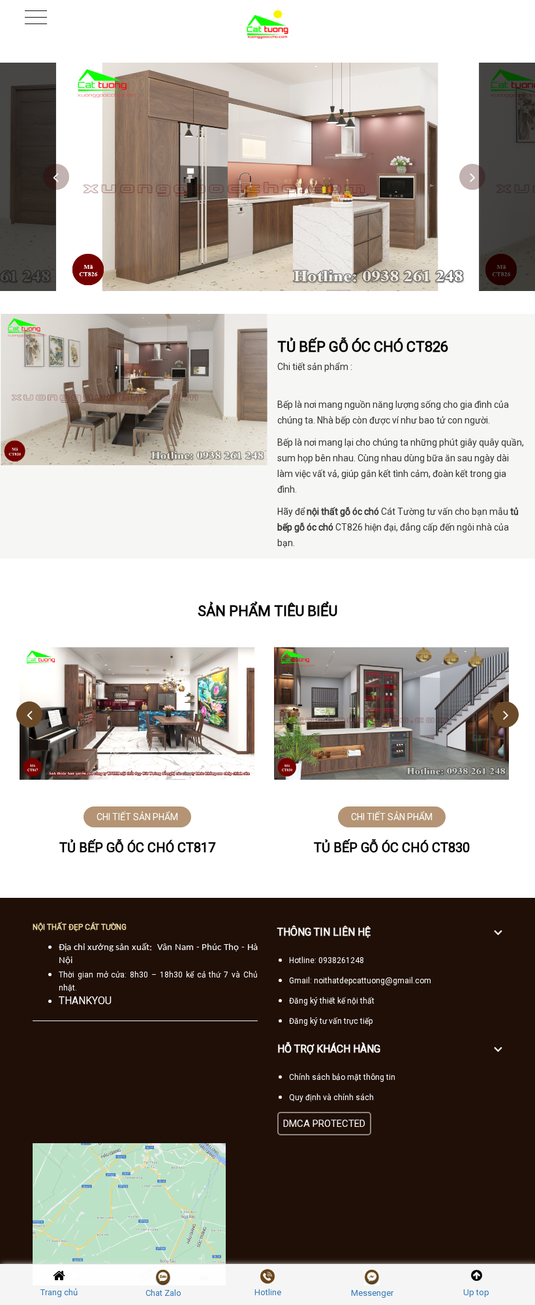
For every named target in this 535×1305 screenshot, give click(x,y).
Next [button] (472, 177)
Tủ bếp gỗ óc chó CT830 (392, 847)
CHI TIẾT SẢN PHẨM (137, 817)
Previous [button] (56, 177)
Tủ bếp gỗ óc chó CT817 (137, 847)
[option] (267, 177)
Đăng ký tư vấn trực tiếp (331, 1021)
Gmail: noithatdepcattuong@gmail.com (360, 980)
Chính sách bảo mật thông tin (342, 1077)
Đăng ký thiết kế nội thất (331, 1001)
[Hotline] (267, 1276)
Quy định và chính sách (331, 1097)
